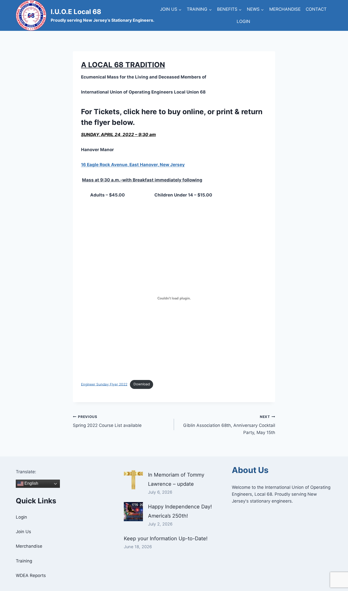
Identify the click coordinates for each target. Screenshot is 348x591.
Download (141, 384)
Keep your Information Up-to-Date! (166, 538)
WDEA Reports (31, 575)
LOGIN (243, 21)
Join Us (23, 531)
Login (21, 517)
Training (24, 560)
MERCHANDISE (285, 9)
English (30, 483)
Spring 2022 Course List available (107, 421)
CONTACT (316, 9)
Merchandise (29, 546)
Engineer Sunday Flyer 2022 (104, 384)
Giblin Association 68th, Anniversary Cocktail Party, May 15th (229, 425)
